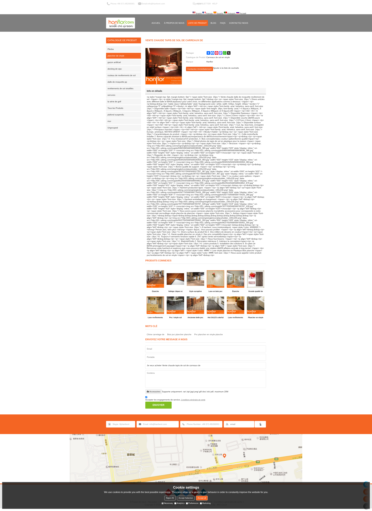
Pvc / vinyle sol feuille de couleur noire (175, 318)
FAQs (222, 23)
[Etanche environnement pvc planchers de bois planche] (155, 279)
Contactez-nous (238, 23)
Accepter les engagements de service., (175, 400)
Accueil (156, 23)
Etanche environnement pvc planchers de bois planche (155, 292)
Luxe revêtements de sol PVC (155, 318)
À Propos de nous (174, 23)
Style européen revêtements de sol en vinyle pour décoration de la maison (195, 292)
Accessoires (154, 391)
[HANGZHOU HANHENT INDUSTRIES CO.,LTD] (120, 23)
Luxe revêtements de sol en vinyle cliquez (235, 318)
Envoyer (158, 405)
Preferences (193, 503)
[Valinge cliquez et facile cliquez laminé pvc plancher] (175, 279)
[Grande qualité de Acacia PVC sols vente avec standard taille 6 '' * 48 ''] (255, 279)
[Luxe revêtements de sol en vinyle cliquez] (235, 305)
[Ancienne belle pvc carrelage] (195, 305)
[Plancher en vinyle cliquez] (255, 305)
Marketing (206, 503)
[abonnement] (260, 424)
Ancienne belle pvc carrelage (195, 318)
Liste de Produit (197, 23)
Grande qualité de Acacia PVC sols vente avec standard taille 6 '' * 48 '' (255, 292)
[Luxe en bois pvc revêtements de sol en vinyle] (215, 279)
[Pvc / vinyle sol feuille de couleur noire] (175, 305)
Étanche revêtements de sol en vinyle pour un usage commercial (236, 292)
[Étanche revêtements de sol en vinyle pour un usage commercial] (235, 279)
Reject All (170, 498)
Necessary (168, 503)
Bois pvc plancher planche (179, 334)
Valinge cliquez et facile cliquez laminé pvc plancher (175, 292)
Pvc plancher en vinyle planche (208, 334)
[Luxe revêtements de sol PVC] (155, 305)
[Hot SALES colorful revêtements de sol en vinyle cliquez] (215, 305)
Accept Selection (186, 498)
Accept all (202, 498)
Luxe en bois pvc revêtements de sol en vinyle (215, 292)
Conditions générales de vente (193, 400)
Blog (213, 23)
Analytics (181, 503)
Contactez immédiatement (199, 69)
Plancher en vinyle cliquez (255, 318)
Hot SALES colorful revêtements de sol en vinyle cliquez (215, 318)
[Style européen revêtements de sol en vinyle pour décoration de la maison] (195, 279)
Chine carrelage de (155, 334)
